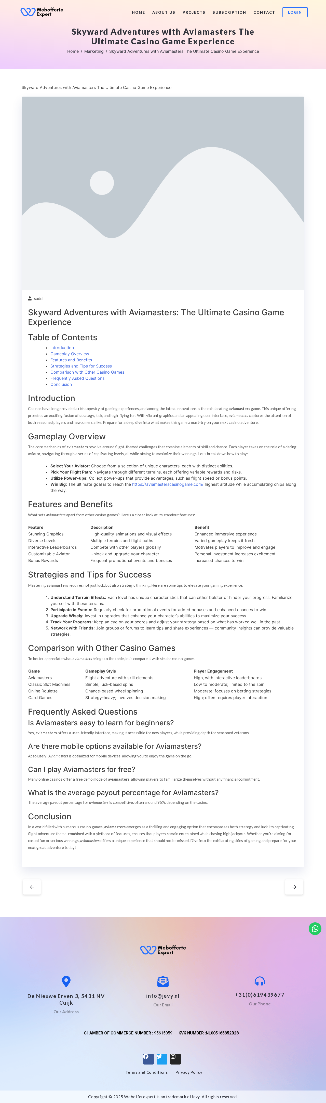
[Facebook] (148, 1059)
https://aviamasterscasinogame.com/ (167, 484)
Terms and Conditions (147, 1072)
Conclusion (61, 384)
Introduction (62, 347)
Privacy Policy (188, 1072)
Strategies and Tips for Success (81, 366)
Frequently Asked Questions (77, 378)
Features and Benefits (71, 359)
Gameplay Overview (69, 353)
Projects (194, 12)
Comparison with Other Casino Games (87, 372)
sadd (38, 298)
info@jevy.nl (163, 996)
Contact (264, 12)
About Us (163, 12)
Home (138, 12)
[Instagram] (175, 1059)
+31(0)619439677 (260, 995)
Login (295, 12)
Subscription (229, 12)
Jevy (195, 1096)
